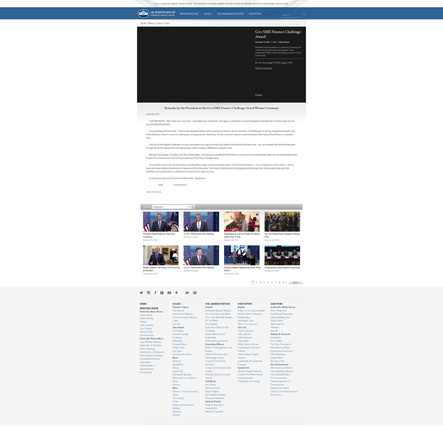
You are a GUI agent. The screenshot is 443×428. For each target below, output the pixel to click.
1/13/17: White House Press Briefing (199, 267)
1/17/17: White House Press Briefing (199, 233)
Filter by (146, 207)
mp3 (284, 62)
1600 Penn (255, 13)
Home (156, 13)
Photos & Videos (155, 23)
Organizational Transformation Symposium (282, 267)
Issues (208, 13)
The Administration (230, 13)
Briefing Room (189, 13)
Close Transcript (153, 192)
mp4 (270, 62)
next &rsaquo (295, 282)
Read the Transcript (263, 68)
